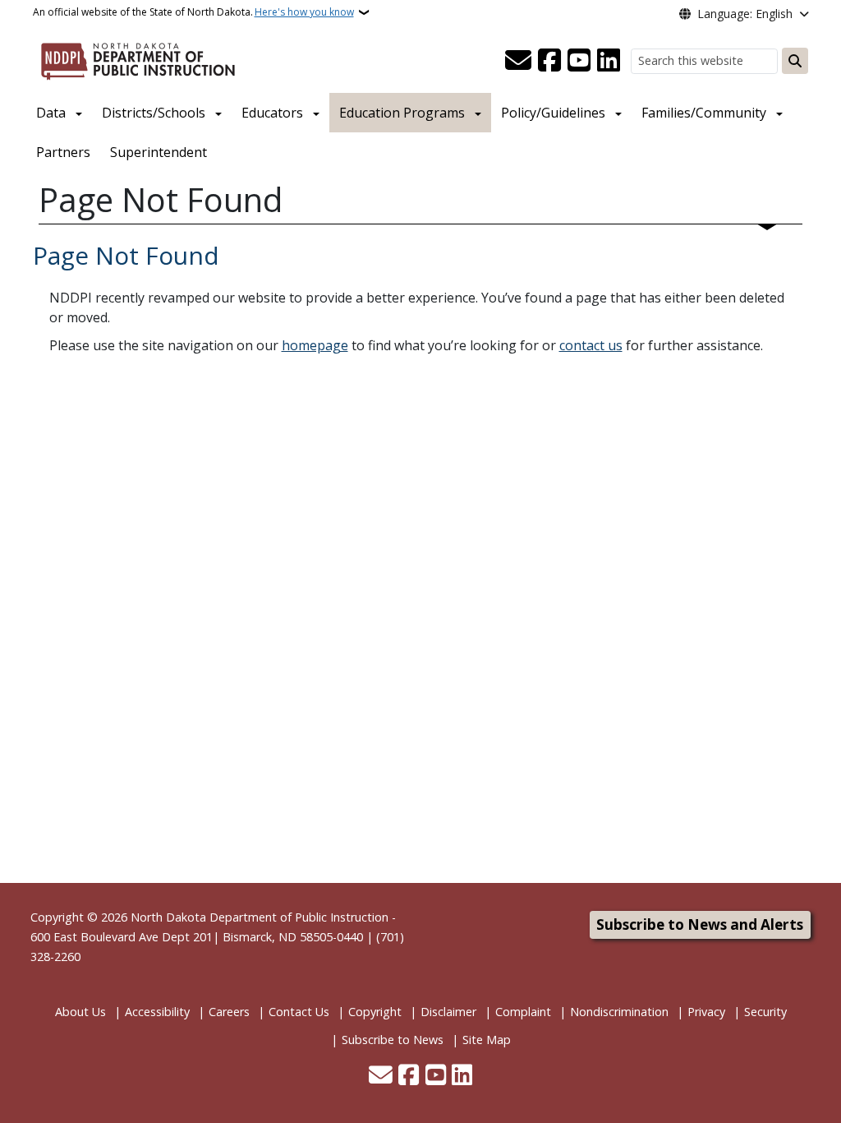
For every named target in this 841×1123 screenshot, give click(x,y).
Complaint (523, 1011)
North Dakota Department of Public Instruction (259, 917)
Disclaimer (448, 1011)
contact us (591, 345)
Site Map (486, 1039)
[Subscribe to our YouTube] (579, 61)
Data (51, 113)
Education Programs (402, 113)
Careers (229, 1011)
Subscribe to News (392, 1039)
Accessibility (157, 1011)
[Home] (138, 58)
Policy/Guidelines (553, 113)
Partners (63, 152)
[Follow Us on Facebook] (549, 61)
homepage (315, 345)
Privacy (706, 1011)
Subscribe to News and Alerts (699, 924)
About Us (80, 1011)
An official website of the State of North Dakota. (193, 12)
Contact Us (299, 1011)
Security (765, 1011)
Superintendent (158, 152)
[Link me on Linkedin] (608, 61)
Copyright (375, 1011)
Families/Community (703, 113)
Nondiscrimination (619, 1011)
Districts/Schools (153, 113)
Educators (272, 113)
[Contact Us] (518, 61)
